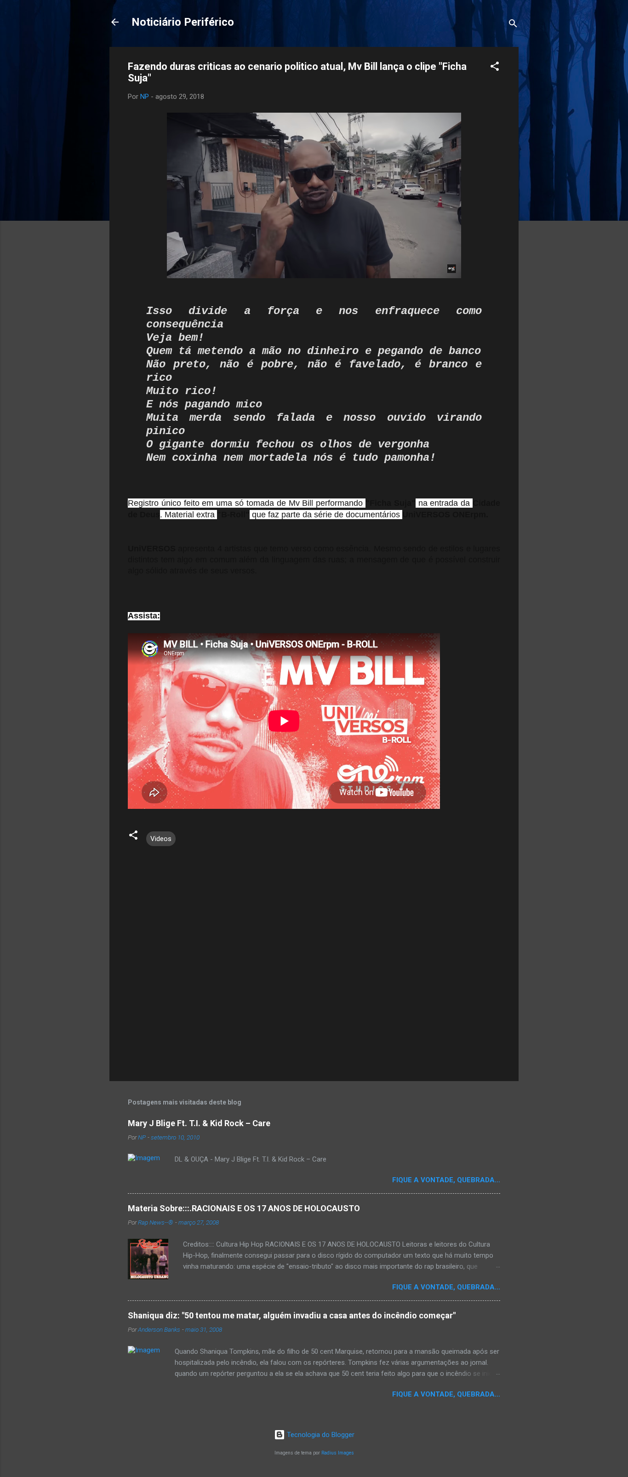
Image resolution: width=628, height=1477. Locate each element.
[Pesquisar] (513, 25)
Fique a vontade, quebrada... (446, 1180)
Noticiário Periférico (182, 22)
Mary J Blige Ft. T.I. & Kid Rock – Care (199, 1123)
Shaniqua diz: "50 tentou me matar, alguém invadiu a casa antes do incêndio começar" (292, 1315)
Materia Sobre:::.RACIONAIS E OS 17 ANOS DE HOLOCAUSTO (244, 1208)
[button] (494, 68)
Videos (160, 839)
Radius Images (337, 1453)
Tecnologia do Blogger (319, 1435)
